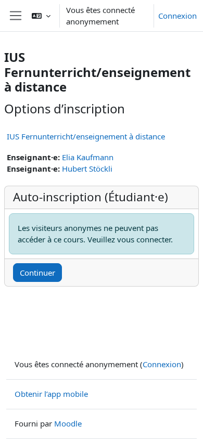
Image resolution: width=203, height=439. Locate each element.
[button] (41, 15)
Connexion (177, 15)
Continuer (37, 272)
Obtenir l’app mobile (51, 394)
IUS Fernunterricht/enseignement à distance (86, 136)
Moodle (68, 423)
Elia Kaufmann (87, 157)
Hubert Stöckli (87, 168)
